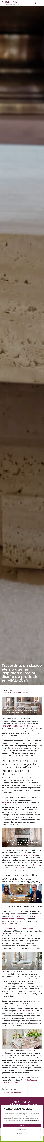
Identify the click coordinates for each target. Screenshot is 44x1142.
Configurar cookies (22, 1133)
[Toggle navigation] (40, 3)
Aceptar (22, 1125)
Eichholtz (14, 748)
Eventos (5, 692)
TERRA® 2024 (30, 855)
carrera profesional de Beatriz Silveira (19, 929)
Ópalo (23, 853)
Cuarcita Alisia (24, 1011)
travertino (6, 802)
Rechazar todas (22, 1129)
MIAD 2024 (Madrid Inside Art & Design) (18, 726)
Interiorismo (16, 692)
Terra (25, 692)
